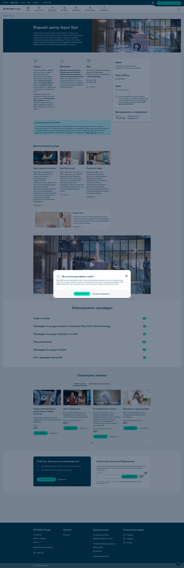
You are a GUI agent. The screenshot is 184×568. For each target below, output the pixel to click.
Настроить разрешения (101, 294)
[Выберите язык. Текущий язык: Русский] (126, 276)
